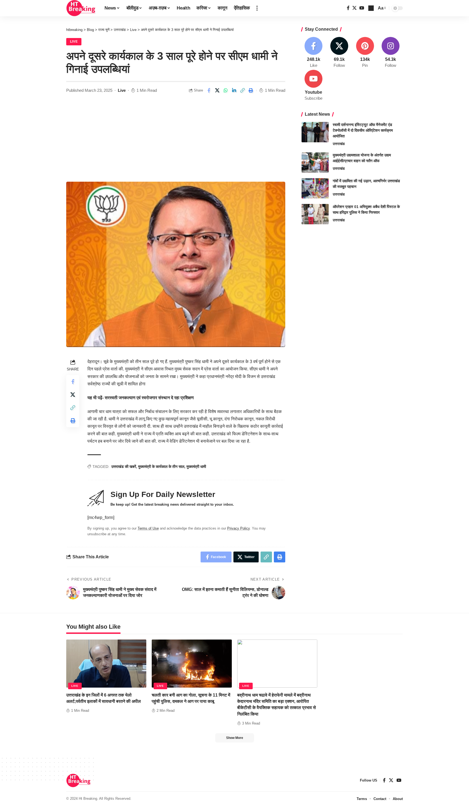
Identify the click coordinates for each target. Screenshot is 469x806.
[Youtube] (314, 85)
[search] (371, 8)
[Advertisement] (175, 141)
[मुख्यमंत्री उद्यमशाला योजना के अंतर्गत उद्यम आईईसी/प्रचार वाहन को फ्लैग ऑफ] (315, 162)
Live (74, 41)
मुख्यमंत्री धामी (196, 466)
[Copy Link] (242, 90)
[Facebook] (348, 8)
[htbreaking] (81, 8)
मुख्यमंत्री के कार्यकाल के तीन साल (161, 466)
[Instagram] (390, 52)
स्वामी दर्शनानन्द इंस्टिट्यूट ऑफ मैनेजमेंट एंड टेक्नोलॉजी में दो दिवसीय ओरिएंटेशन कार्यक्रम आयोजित (363, 130)
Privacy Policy (238, 528)
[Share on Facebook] (209, 90)
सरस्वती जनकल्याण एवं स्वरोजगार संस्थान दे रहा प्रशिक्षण (149, 397)
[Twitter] (354, 8)
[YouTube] (362, 8)
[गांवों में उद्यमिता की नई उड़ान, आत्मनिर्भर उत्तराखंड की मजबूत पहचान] (315, 188)
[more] (257, 8)
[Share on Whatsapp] (225, 90)
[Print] (251, 90)
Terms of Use (148, 528)
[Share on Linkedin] (234, 90)
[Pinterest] (365, 52)
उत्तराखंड (339, 144)
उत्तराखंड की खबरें (123, 466)
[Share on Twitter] (217, 90)
